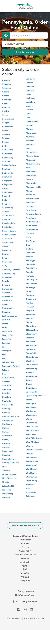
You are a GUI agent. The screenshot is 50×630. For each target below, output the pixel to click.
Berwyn (5, 142)
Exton (4, 358)
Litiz (28, 117)
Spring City (31, 349)
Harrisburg (7, 424)
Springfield (31, 353)
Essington (6, 351)
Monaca (29, 179)
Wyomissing (31, 481)
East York (6, 320)
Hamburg (6, 409)
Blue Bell (6, 161)
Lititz (28, 113)
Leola (28, 94)
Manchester (31, 133)
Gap (4, 374)
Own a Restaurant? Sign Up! (25, 525)
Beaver (5, 130)
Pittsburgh (30, 287)
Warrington (31, 411)
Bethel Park (7, 150)
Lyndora (29, 125)
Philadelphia (31, 280)
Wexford (29, 446)
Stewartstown (32, 365)
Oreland (29, 249)
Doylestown (7, 296)
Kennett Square (9, 474)
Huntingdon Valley (10, 463)
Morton (29, 191)
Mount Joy (30, 195)
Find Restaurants (25, 52)
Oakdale (30, 233)
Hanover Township (10, 416)
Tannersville (31, 376)
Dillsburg (6, 293)
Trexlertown (31, 388)
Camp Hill (6, 204)
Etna (4, 354)
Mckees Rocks (32, 156)
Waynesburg (31, 423)
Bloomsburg (7, 157)
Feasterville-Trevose (11, 366)
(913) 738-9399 (26, 591)
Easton (5, 324)
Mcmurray (30, 160)
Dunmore (6, 312)
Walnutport (31, 403)
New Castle (31, 210)
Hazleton (6, 443)
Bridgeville (7, 184)
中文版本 (25, 566)
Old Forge (30, 241)
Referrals (25, 558)
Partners (25, 543)
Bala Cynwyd (8, 119)
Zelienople (31, 496)
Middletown (31, 171)
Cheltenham (7, 227)
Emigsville (6, 339)
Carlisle (5, 211)
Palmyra (29, 256)
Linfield (29, 110)
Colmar (5, 246)
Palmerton (30, 253)
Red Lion (30, 307)
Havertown (7, 436)
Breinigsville (7, 173)
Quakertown (31, 299)
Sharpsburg (31, 326)
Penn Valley (31, 268)
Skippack (30, 338)
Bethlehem (7, 153)
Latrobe (29, 83)
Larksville (30, 79)
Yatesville (30, 484)
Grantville (6, 401)
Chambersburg (8, 223)
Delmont (6, 285)
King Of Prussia (9, 478)
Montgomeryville (33, 187)
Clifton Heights (9, 235)
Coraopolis (7, 262)
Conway (5, 254)
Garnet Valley (8, 378)
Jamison (6, 470)
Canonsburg (7, 208)
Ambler (5, 96)
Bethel (5, 146)
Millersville (31, 175)
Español (25, 573)
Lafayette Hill (8, 486)
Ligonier (29, 106)
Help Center (25, 540)
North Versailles (33, 222)
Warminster (31, 407)
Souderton (30, 341)
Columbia (6, 250)
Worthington (31, 469)
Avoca (5, 115)
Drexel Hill (7, 300)
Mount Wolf (31, 202)
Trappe (29, 384)
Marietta (30, 144)
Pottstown (30, 295)
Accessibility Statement (26, 601)
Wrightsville (31, 473)
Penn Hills (30, 264)
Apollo (5, 103)
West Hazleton (32, 430)
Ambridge (6, 99)
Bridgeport (7, 181)
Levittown (30, 98)
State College (32, 357)
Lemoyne (30, 90)
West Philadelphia (34, 438)
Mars (28, 148)
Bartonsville (7, 126)
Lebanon (30, 86)
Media (29, 168)
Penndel (29, 272)
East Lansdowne (9, 316)
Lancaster (6, 490)
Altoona (5, 92)
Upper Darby (31, 392)
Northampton (32, 229)
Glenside (6, 393)
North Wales (31, 226)
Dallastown (7, 277)
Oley (28, 245)
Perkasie (30, 276)
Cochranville (7, 242)
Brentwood (7, 177)
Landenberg (7, 494)
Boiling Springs (9, 165)
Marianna (30, 141)
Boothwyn (6, 169)
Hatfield (5, 432)
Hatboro (5, 428)
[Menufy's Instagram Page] (25, 609)
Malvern (29, 129)
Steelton (30, 361)
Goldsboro (6, 397)
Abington (6, 80)
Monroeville (31, 183)
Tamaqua (30, 372)
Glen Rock (6, 389)
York (28, 488)
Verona (29, 399)
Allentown (6, 88)
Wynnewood (31, 477)
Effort (4, 327)
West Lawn (31, 434)
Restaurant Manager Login (25, 536)
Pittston (29, 291)
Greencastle (7, 405)
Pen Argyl (30, 260)
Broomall (6, 196)
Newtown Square (33, 214)
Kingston (6, 482)
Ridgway (30, 311)
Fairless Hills (8, 362)
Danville (5, 281)
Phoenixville (31, 283)
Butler (5, 200)
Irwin (4, 466)
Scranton (30, 318)
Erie (4, 347)
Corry (4, 266)
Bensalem (6, 138)
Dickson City (7, 289)
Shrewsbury (31, 334)
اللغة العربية (25, 562)
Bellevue (6, 134)
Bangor (5, 123)
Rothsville (30, 314)
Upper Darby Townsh (35, 396)
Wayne (29, 419)
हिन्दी (25, 569)
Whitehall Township (35, 450)
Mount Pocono (32, 198)
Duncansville (8, 308)
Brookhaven (7, 192)
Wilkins (29, 454)
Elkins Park (7, 331)
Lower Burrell (32, 121)
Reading (29, 303)
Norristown (31, 218)
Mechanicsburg (33, 164)
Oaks (28, 237)
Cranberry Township (11, 269)
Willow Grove (32, 461)
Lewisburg (30, 102)
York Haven (31, 492)
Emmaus (6, 343)
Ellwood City (7, 335)
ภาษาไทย (25, 577)
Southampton (32, 345)
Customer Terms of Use (25, 554)
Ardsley (5, 111)
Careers (25, 547)
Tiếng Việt (25, 580)
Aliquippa (6, 84)
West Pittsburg (32, 442)
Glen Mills (6, 385)
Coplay (5, 258)
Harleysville (7, 420)
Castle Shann (8, 215)
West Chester (32, 426)
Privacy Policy (25, 551)
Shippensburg (32, 330)
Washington (31, 415)
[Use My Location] (6, 35)
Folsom (5, 370)
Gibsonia (6, 381)
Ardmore (6, 107)
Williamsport (31, 457)
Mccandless (31, 152)
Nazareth (30, 206)
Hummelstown (8, 459)
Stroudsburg (31, 369)
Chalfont (6, 219)
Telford (29, 380)
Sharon (29, 322)
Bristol (5, 188)
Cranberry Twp (8, 273)
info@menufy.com (26, 595)
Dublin (5, 304)
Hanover (6, 412)
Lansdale (6, 497)
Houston (6, 455)
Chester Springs (9, 231)
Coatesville (7, 239)
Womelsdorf (31, 465)
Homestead (7, 451)
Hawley (5, 439)
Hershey (6, 447)
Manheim (30, 137)
